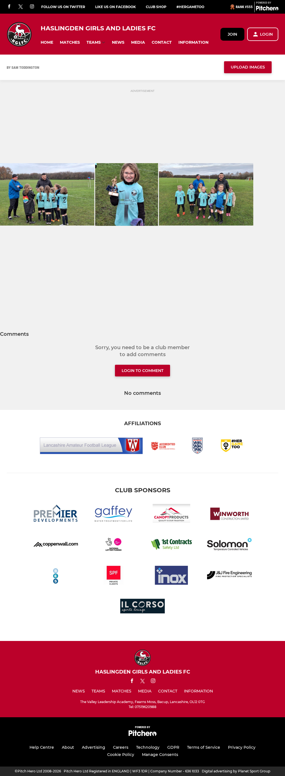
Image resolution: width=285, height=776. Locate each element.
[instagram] (32, 6)
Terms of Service (203, 747)
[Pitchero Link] (267, 9)
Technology (147, 747)
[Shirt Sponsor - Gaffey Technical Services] (113, 514)
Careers (120, 747)
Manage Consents (160, 754)
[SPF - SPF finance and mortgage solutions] (113, 576)
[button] (46, 42)
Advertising (93, 747)
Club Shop (156, 7)
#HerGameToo (190, 7)
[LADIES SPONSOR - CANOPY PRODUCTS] (171, 514)
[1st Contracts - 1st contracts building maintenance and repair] (171, 545)
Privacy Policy (241, 747)
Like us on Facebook (115, 7)
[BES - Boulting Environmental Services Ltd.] (55, 576)
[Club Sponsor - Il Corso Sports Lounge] (142, 607)
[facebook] (9, 6)
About (68, 747)
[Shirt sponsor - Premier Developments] (55, 514)
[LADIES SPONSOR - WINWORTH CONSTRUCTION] (229, 514)
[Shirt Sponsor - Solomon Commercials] (229, 545)
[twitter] (20, 7)
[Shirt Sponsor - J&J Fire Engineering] (229, 576)
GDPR (173, 747)
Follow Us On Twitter (63, 7)
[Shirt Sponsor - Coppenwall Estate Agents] (55, 545)
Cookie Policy (120, 754)
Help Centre (42, 747)
